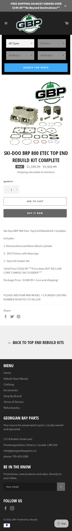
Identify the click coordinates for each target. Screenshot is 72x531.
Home (7, 373)
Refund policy (11, 408)
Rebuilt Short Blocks (15, 379)
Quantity (8, 181)
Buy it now (35, 213)
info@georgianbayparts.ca (19, 451)
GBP (14, 519)
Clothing (8, 384)
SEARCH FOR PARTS (35, 67)
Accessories (10, 390)
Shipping (22, 172)
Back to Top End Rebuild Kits (38, 342)
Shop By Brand (12, 396)
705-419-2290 (20, 456)
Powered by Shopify (27, 519)
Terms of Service (13, 402)
